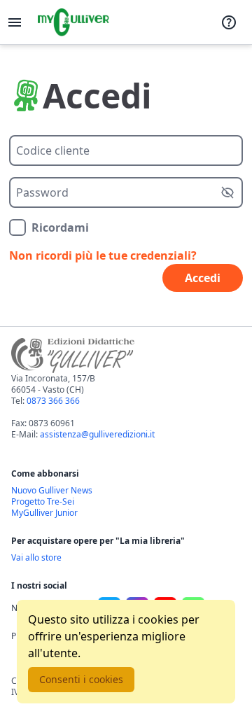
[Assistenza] (229, 22)
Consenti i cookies (81, 679)
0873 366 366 (53, 401)
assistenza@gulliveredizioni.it (97, 434)
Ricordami (60, 227)
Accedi (202, 278)
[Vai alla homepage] (73, 22)
